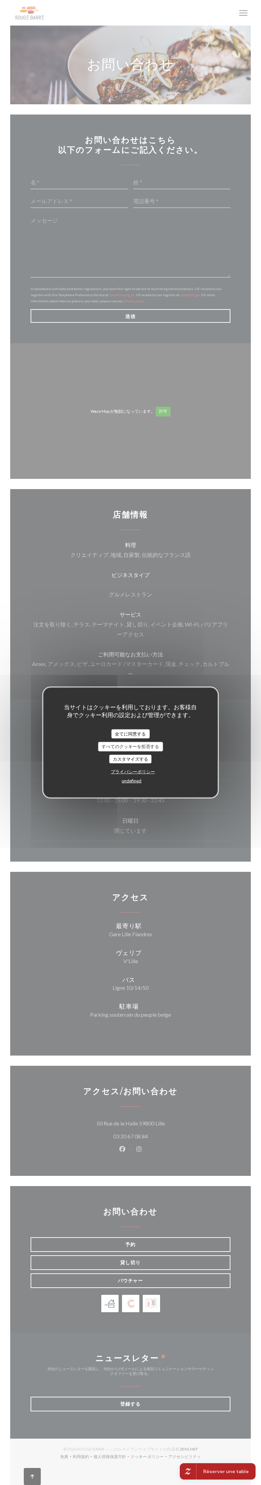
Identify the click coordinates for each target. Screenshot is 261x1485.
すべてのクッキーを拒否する (130, 746)
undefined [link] (131, 781)
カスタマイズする (130, 758)
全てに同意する (130, 733)
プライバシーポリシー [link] (133, 771)
